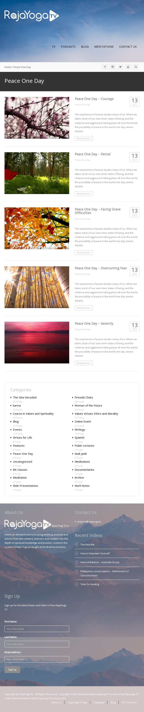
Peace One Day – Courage (94, 98)
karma (17, 405)
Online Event (83, 421)
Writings (80, 429)
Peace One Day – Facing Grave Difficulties (98, 211)
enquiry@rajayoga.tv (89, 521)
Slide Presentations (25, 485)
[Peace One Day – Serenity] (36, 342)
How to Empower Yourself (95, 553)
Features (19, 445)
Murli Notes (82, 485)
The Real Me (87, 544)
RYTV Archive (129, 702)
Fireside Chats (84, 397)
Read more (83, 138)
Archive (79, 477)
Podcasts (68, 46)
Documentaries (84, 469)
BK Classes (20, 469)
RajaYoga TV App (77, 702)
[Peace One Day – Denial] (36, 173)
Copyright (99, 702)
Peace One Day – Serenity (94, 323)
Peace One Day (82, 104)
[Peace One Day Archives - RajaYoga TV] (31, 15)
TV (53, 46)
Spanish (79, 437)
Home (7, 67)
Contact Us (128, 46)
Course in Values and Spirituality (33, 413)
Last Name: (10, 637)
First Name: (10, 621)
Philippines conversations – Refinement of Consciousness (104, 573)
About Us (56, 702)
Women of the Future (88, 405)
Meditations (104, 46)
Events (17, 429)
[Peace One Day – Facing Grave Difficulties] (36, 228)
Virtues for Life (22, 437)
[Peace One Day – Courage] (36, 118)
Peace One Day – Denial (93, 154)
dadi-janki (81, 453)
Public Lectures (84, 445)
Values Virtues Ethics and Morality (96, 413)
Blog (85, 46)
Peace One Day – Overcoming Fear (101, 268)
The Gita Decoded (25, 397)
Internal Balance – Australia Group (99, 562)
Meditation (20, 477)
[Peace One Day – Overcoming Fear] (36, 287)
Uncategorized (22, 461)
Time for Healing (89, 584)
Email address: (12, 652)
